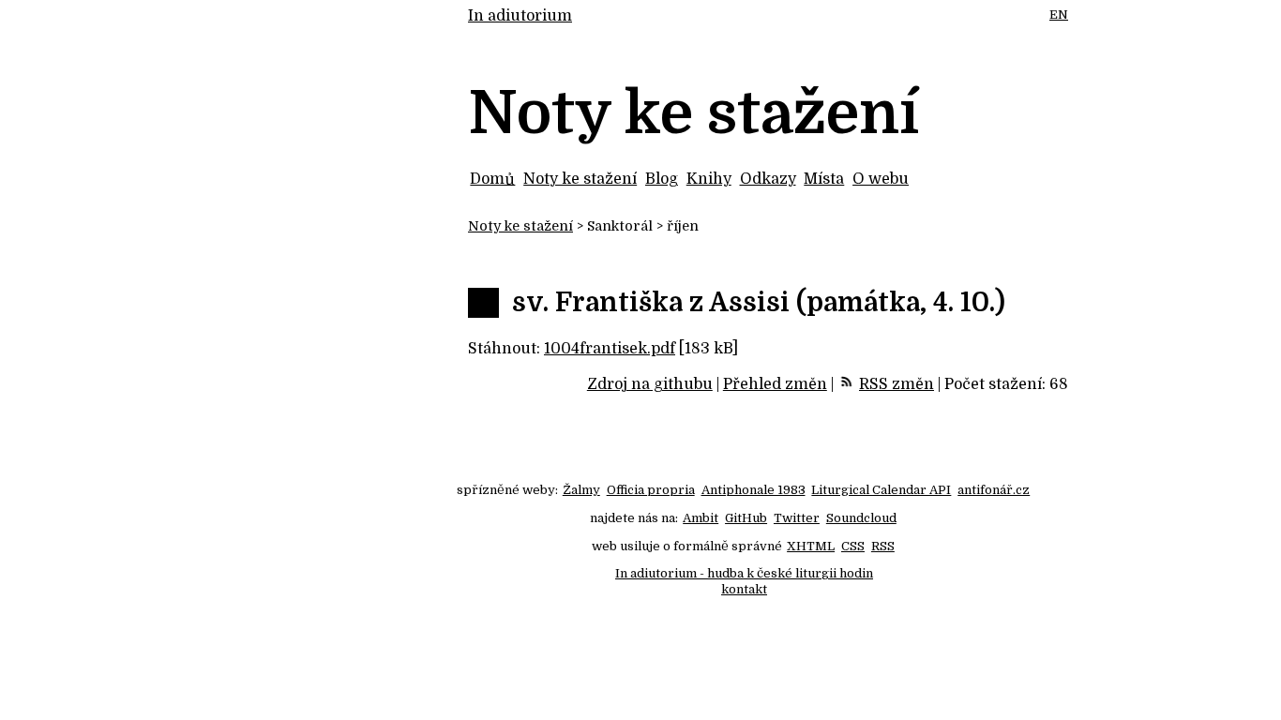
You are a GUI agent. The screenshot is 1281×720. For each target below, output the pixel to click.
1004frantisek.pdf (609, 348)
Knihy (708, 179)
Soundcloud (861, 518)
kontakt (744, 589)
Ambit (700, 518)
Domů (492, 179)
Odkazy (768, 179)
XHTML (811, 546)
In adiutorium (520, 16)
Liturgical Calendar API (881, 490)
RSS (883, 546)
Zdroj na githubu (650, 384)
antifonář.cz (993, 490)
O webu (880, 179)
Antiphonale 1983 (753, 490)
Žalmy (581, 490)
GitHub (746, 518)
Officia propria (651, 490)
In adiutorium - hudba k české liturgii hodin (744, 573)
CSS (853, 546)
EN (1058, 15)
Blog (661, 179)
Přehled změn (775, 384)
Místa (824, 179)
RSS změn (896, 384)
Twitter (797, 518)
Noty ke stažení (580, 179)
